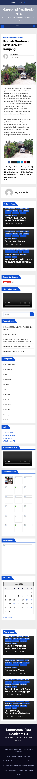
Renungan (8, 215)
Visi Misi (18, 774)
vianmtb (15, 54)
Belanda (19, 756)
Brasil (28, 756)
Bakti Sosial (20, 208)
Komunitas (31, 765)
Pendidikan (19, 37)
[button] (31, 26)
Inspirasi (15, 210)
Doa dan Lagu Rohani (9, 761)
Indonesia (31, 761)
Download (19, 761)
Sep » (10, 617)
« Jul (5, 617)
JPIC (21, 210)
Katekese (11, 37)
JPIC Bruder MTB (9, 441)
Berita (5, 37)
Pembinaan (8, 213)
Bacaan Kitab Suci (10, 208)
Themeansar (18, 751)
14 (27, 600)
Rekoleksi (23, 213)
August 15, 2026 (12, 651)
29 (31, 608)
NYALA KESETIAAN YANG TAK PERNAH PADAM (15, 220)
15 (31, 600)
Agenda (13, 756)
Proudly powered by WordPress (13, 749)
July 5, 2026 (10, 694)
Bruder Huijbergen (9, 435)
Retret (14, 215)
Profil (25, 770)
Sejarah (31, 770)
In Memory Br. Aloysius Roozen (14, 351)
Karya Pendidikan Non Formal (18, 765)
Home (8, 756)
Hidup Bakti (8, 210)
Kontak (6, 770)
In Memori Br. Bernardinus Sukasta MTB (17, 346)
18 (14, 604)
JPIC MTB (6, 765)
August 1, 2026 (11, 673)
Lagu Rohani (12, 770)
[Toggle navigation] (17, 26)
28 (27, 608)
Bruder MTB (7, 438)
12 (18, 600)
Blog (24, 756)
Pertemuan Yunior (15, 241)
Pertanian (20, 770)
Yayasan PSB (8, 432)
